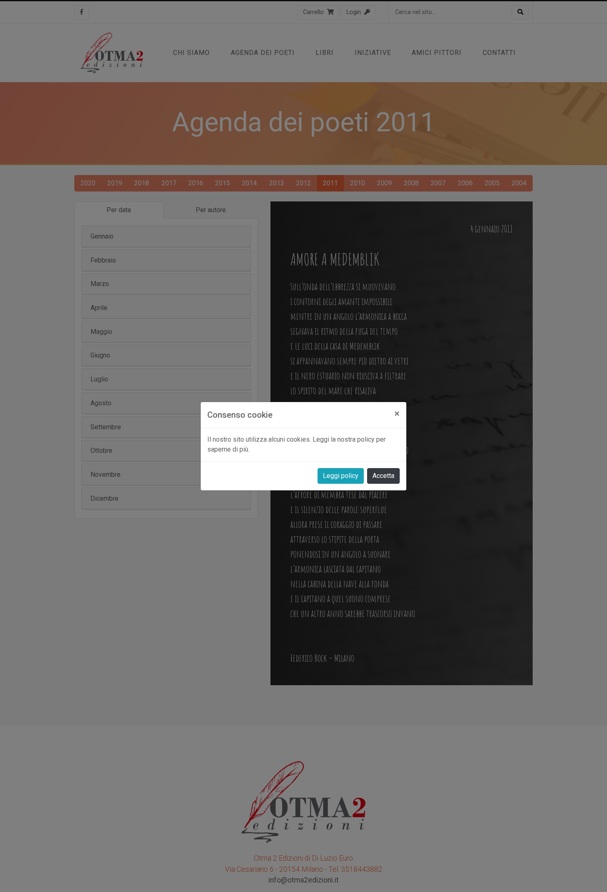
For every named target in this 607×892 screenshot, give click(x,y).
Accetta (383, 476)
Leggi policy (340, 476)
